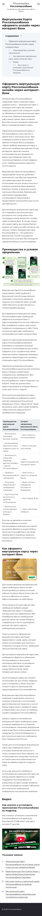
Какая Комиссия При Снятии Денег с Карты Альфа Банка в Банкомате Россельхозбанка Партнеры (23, 874)
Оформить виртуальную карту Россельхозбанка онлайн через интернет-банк (20, 44)
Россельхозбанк (21, 6)
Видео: (16, 62)
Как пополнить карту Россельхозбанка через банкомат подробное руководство (21, 894)
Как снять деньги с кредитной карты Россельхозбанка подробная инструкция (22, 884)
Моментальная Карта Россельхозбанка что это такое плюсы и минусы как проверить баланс (23, 864)
